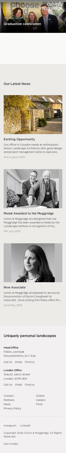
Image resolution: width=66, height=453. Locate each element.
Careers (40, 400)
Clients (40, 396)
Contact (9, 396)
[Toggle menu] (7, 6)
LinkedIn (25, 425)
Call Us (8, 362)
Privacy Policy (12, 408)
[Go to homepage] (51, 6)
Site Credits (11, 444)
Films (39, 404)
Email (18, 362)
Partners (9, 400)
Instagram (10, 425)
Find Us (29, 362)
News (7, 404)
